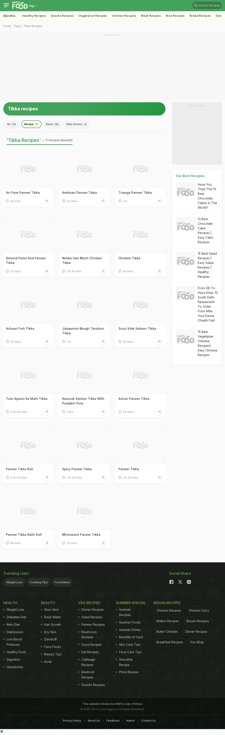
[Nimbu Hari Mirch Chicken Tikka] (84, 234)
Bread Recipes (200, 15)
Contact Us (149, 720)
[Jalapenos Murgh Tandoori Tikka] (84, 305)
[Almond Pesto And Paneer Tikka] (28, 234)
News (52, 124)
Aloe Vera (51, 609)
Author (130, 720)
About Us (94, 720)
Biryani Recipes (198, 621)
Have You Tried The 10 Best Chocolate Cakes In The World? (207, 196)
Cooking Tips (39, 582)
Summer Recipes (125, 612)
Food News (62, 582)
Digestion (13, 659)
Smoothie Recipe (126, 662)
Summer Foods (130, 622)
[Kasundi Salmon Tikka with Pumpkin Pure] (84, 375)
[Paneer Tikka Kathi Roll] (28, 511)
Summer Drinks (130, 630)
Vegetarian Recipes (93, 15)
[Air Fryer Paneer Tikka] (28, 169)
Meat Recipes (151, 15)
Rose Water (52, 617)
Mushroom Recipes (89, 634)
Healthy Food (16, 652)
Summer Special (131, 603)
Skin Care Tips (129, 644)
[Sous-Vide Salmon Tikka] (140, 305)
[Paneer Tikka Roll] (28, 445)
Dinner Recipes (93, 609)
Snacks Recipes (62, 15)
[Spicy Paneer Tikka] (84, 445)
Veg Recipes (89, 603)
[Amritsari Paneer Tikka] (84, 169)
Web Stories (76, 124)
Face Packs (52, 647)
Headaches (15, 667)
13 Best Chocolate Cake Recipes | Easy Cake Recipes (205, 230)
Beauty (48, 603)
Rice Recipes (175, 15)
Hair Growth (52, 624)
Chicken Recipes (124, 15)
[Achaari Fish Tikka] (28, 305)
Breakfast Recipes (169, 642)
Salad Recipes (92, 617)
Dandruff (50, 639)
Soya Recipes (92, 644)
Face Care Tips (130, 652)
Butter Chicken (167, 631)
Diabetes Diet (16, 617)
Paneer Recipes (93, 624)
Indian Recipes (167, 603)
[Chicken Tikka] (140, 234)
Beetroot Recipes (88, 674)
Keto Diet (13, 624)
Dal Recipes (90, 652)
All (11, 124)
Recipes (9, 16)
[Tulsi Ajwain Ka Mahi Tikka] (28, 375)
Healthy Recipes (34, 15)
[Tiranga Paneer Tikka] (140, 169)
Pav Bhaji (197, 642)
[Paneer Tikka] (140, 445)
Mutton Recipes (167, 621)
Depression (15, 632)
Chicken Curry (199, 610)
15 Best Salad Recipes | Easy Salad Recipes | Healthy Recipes (207, 265)
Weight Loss (14, 582)
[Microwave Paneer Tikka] (84, 511)
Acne (48, 662)
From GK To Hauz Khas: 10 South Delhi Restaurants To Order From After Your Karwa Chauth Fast (208, 304)
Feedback (113, 720)
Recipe (31, 124)
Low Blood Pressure (14, 641)
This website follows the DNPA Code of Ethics (112, 704)
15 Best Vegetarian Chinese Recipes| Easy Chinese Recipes (207, 343)
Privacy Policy (72, 720)
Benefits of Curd (131, 637)
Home (7, 26)
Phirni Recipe (128, 672)
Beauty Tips (53, 654)
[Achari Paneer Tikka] (140, 375)
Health (10, 603)
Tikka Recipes (33, 26)
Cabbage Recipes (88, 662)
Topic (17, 26)
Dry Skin (50, 632)
